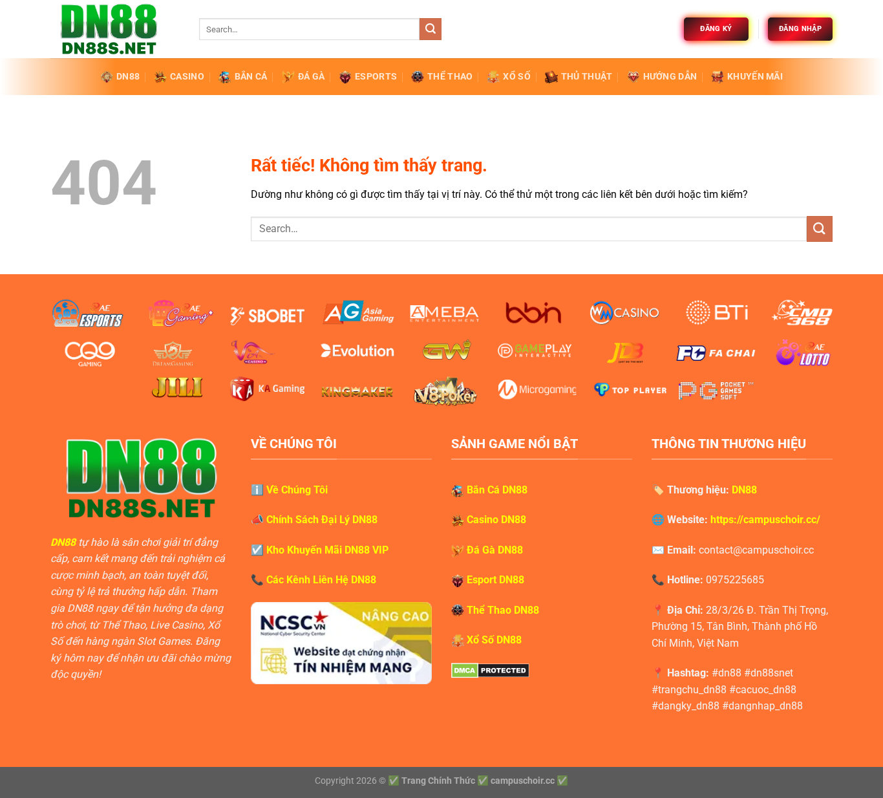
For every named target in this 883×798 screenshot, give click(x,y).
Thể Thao (450, 76)
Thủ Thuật (587, 76)
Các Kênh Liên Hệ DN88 (321, 580)
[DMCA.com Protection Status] (490, 669)
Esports (376, 76)
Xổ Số (516, 76)
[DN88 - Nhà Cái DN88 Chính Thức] (115, 29)
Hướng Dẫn (670, 76)
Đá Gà (311, 76)
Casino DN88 (496, 519)
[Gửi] (431, 29)
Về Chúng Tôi (297, 490)
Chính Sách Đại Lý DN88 (322, 519)
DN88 (128, 76)
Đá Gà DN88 (495, 550)
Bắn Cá (251, 76)
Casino (187, 76)
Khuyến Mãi (755, 76)
